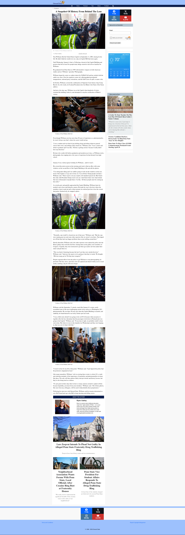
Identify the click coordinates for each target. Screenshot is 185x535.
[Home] (59, 3)
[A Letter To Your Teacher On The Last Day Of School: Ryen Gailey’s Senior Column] (120, 113)
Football (106, 5)
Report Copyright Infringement (137, 522)
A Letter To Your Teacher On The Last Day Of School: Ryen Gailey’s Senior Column (120, 117)
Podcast (85, 5)
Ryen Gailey (58, 53)
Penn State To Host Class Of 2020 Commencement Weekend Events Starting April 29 (119, 145)
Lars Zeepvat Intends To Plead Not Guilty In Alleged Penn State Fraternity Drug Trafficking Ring (78, 447)
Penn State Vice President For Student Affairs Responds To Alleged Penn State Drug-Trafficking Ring (92, 480)
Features (56, 8)
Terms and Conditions (47, 522)
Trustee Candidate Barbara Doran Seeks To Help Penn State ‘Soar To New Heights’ (119, 138)
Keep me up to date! (115, 43)
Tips (92, 5)
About (98, 5)
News (78, 5)
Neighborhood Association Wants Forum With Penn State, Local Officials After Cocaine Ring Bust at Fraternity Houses (65, 481)
